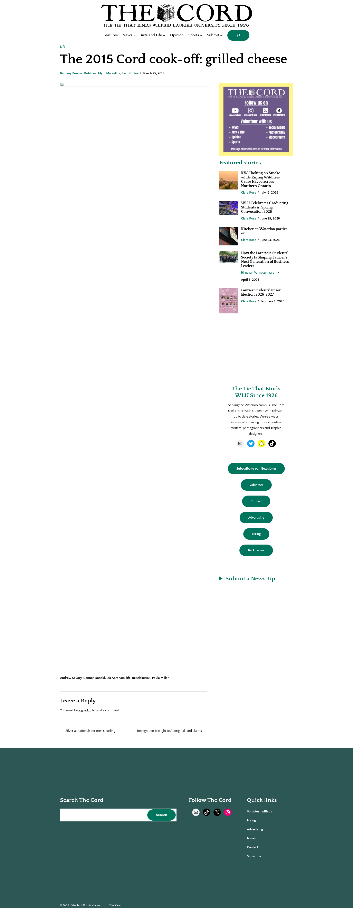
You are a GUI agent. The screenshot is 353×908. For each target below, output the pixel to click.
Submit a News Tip (250, 578)
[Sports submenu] (201, 35)
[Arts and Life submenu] (164, 35)
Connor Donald (94, 678)
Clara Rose (248, 192)
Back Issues (256, 550)
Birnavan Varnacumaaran (258, 272)
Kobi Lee (90, 73)
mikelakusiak (141, 678)
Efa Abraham (116, 678)
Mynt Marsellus (109, 73)
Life (62, 47)
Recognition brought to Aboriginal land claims (169, 731)
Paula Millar (160, 678)
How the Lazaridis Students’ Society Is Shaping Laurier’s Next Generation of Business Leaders (265, 259)
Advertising (256, 517)
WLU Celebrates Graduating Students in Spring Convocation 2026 (264, 207)
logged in (84, 710)
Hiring (256, 534)
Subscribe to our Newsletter (256, 468)
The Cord (116, 905)
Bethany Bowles (71, 73)
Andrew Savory (71, 678)
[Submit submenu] (221, 35)
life (128, 678)
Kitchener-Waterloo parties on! (264, 231)
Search (161, 815)
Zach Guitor (130, 73)
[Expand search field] (238, 35)
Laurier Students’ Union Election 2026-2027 (261, 292)
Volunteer (256, 485)
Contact (256, 501)
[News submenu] (134, 35)
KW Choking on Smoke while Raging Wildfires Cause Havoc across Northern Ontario (260, 179)
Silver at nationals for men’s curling (90, 731)
